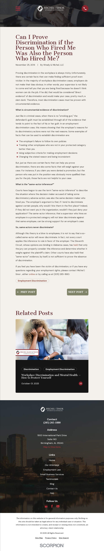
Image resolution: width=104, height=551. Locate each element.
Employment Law (52, 469)
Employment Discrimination (32, 280)
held (75, 245)
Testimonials (52, 479)
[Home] (51, 8)
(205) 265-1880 (52, 422)
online (32, 274)
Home (52, 460)
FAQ (52, 493)
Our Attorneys (52, 465)
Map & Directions (52, 447)
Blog (52, 483)
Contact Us (52, 488)
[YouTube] (57, 506)
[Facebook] (52, 506)
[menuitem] (39, 538)
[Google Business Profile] (46, 506)
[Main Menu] (18, 8)
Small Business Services (52, 474)
